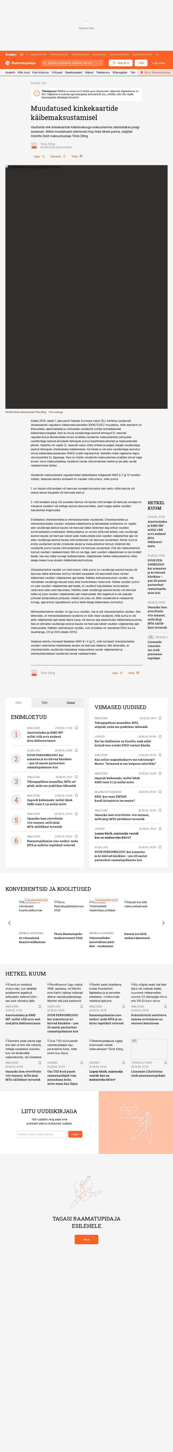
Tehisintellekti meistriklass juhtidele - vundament (102, 942)
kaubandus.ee (99, 54)
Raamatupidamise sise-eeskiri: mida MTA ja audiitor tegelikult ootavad (106, 1019)
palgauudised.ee (38, 54)
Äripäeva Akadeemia (31, 933)
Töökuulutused (141, 1062)
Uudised (100, 736)
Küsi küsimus (40, 72)
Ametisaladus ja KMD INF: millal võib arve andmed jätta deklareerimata (157, 534)
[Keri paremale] (163, 923)
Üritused (57, 72)
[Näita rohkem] (157, 54)
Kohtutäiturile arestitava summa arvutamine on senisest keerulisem (148, 1019)
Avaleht (10, 72)
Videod (89, 72)
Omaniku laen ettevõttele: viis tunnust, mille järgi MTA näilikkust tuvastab (45, 822)
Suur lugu (33, 750)
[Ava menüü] (21, 54)
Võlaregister (120, 72)
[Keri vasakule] (9, 923)
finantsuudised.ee (59, 54)
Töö (132, 72)
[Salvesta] (76, 728)
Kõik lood (24, 72)
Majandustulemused (108, 791)
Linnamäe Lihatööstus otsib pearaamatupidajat (155, 650)
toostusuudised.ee (119, 54)
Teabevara (103, 72)
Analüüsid (33, 728)
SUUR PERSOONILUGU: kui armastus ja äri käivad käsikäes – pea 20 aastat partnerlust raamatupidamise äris (157, 577)
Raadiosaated (73, 72)
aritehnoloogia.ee (80, 54)
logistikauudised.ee (142, 54)
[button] (41, 1134)
